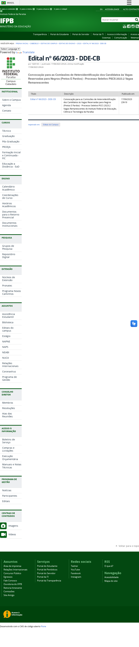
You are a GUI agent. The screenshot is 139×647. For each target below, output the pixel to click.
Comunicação (120, 37)
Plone (43, 626)
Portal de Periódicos (47, 569)
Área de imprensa (12, 566)
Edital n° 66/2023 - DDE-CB (43, 99)
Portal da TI (98, 34)
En (101, 9)
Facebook (129, 26)
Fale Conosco (10, 580)
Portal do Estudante (59, 34)
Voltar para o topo (129, 546)
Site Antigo (9, 595)
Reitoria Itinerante (13, 587)
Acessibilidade (112, 9)
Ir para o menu (27, 9)
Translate (29, 52)
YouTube (124, 26)
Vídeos (12, 534)
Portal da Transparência (49, 580)
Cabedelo (34, 43)
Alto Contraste (131, 9)
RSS (137, 26)
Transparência (40, 34)
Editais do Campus (49, 43)
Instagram (133, 26)
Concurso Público (12, 573)
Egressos (8, 576)
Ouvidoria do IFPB (13, 584)
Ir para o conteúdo (8, 9)
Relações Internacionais (15, 569)
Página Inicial (22, 43)
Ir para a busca (44, 9)
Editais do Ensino (67, 43)
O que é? (108, 566)
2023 (79, 43)
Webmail (135, 37)
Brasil (10, 2)
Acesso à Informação (117, 34)
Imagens (13, 525)
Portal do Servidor (80, 34)
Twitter (74, 566)
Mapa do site (110, 581)
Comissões (9, 591)
